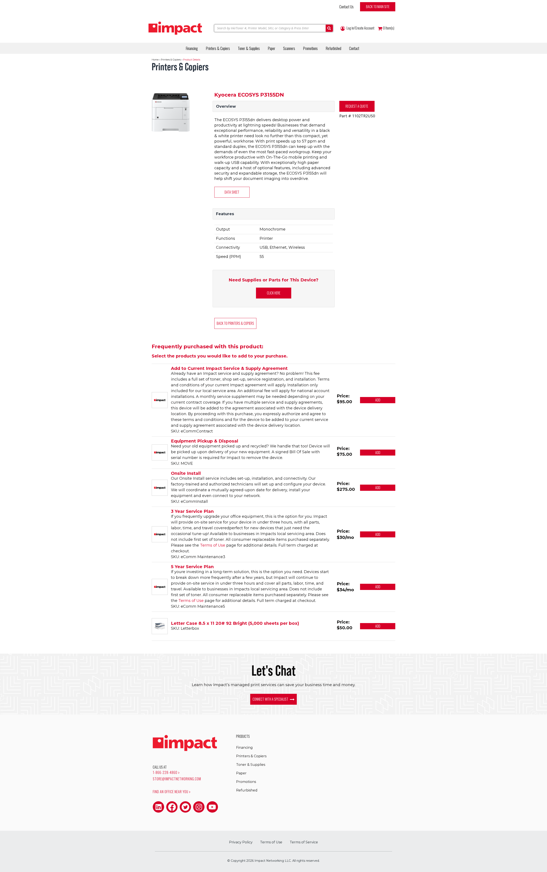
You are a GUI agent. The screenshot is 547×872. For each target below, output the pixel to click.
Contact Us (346, 6)
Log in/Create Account (360, 28)
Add (377, 400)
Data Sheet (232, 192)
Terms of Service (304, 842)
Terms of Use (212, 545)
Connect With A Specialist (271, 699)
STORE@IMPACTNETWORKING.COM (177, 778)
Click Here (273, 293)
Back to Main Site (378, 6)
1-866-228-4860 (165, 772)
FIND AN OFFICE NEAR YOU (171, 791)
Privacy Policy (241, 842)
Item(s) (388, 28)
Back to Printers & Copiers (235, 323)
